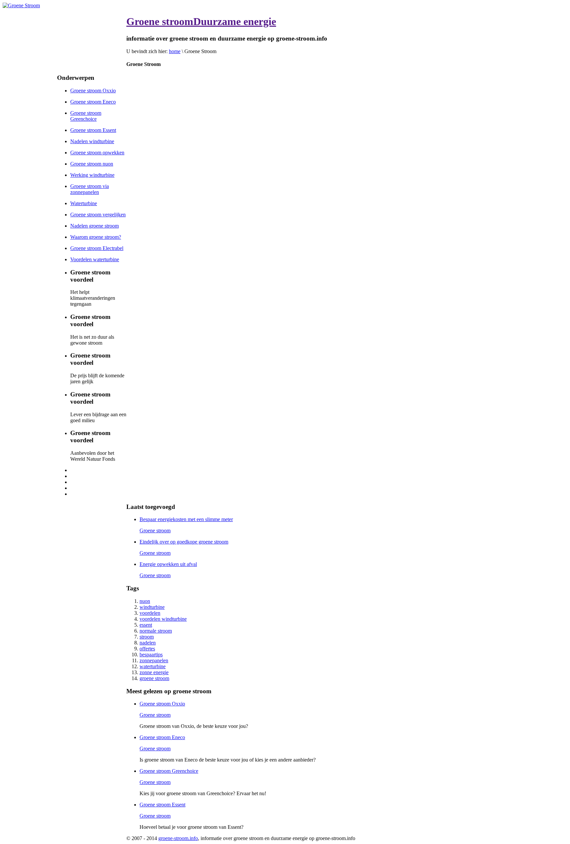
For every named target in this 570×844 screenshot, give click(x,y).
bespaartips (151, 654)
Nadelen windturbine (92, 141)
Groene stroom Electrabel (96, 248)
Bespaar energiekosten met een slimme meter (186, 519)
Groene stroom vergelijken (98, 214)
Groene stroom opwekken (97, 152)
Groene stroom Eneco (93, 102)
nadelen (148, 642)
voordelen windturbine (163, 619)
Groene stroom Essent (93, 130)
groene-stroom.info (178, 838)
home (174, 51)
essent (146, 625)
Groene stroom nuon (91, 164)
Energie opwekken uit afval (168, 564)
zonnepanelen (154, 660)
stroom (147, 637)
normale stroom (156, 631)
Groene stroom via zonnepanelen (89, 189)
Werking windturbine (92, 175)
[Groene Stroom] (21, 5)
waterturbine (153, 666)
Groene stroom (155, 530)
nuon (145, 601)
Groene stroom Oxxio (93, 90)
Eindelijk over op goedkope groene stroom (184, 542)
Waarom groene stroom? (95, 237)
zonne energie (154, 672)
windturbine (152, 607)
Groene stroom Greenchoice (85, 116)
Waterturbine (83, 203)
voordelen (150, 613)
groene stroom (154, 678)
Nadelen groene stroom (94, 226)
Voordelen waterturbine (94, 259)
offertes (147, 648)
